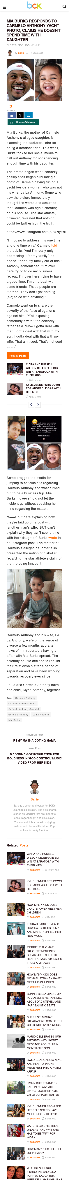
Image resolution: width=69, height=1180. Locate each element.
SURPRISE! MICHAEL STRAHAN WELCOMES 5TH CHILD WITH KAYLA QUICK (44, 1021)
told (54, 245)
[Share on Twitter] (20, 115)
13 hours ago (51, 893)
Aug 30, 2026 (34, 380)
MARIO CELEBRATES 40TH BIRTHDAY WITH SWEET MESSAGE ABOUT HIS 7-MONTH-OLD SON (44, 1042)
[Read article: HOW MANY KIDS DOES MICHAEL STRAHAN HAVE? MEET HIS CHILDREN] (16, 979)
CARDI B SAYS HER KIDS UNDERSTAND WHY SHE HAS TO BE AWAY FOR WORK (43, 1131)
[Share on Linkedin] (28, 115)
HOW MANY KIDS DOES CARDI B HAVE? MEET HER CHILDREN (44, 908)
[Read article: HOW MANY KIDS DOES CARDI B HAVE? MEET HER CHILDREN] (16, 909)
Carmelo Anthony (25, 697)
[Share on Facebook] (12, 115)
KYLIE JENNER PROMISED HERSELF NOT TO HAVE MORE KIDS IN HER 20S (44, 1110)
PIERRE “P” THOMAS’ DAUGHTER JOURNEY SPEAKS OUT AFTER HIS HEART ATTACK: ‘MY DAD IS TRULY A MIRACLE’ (44, 954)
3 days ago (50, 967)
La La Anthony (41, 714)
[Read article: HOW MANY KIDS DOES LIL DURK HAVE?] (16, 1153)
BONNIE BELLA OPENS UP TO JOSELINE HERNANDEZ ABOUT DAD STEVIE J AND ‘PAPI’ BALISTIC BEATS (44, 999)
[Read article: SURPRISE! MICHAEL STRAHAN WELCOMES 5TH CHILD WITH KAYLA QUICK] (16, 1021)
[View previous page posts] (31, 405)
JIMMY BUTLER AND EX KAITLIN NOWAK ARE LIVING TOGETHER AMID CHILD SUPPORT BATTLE (43, 1088)
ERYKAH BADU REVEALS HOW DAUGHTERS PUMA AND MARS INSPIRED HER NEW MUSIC (44, 929)
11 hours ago (51, 870)
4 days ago (50, 1118)
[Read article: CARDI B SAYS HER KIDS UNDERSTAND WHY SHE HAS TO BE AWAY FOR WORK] (16, 1130)
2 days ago (50, 940)
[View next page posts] (38, 405)
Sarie (21, 52)
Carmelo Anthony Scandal (23, 708)
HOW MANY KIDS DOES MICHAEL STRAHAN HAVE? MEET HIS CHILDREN (44, 978)
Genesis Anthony (18, 714)
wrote (52, 537)
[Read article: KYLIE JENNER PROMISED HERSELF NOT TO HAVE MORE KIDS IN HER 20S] (16, 1110)
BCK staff (35, 870)
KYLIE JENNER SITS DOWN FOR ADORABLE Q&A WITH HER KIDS (43, 388)
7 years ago (37, 52)
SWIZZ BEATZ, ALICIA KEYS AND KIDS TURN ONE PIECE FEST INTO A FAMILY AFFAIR (44, 1065)
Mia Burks (14, 720)
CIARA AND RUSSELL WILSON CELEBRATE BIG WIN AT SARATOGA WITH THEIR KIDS (42, 369)
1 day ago (49, 917)
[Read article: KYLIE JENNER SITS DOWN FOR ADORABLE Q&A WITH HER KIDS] (15, 389)
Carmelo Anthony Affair (22, 703)
